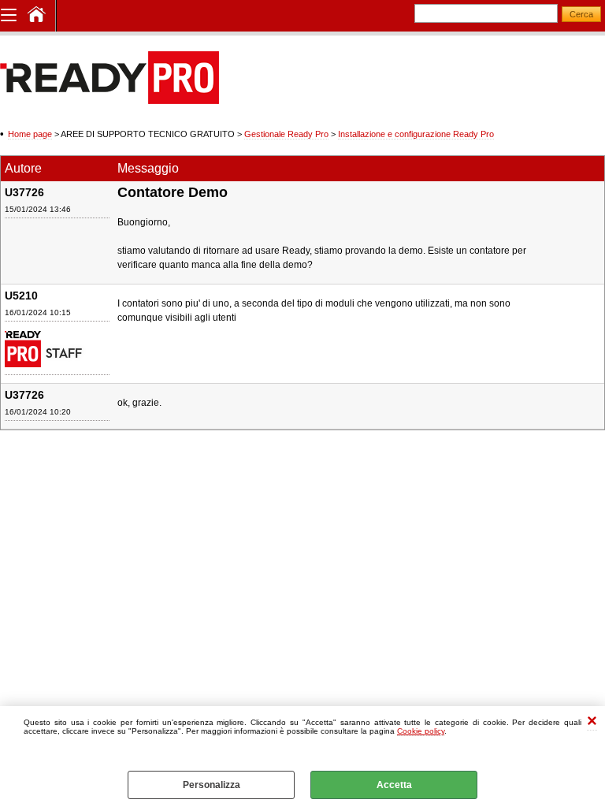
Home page (30, 134)
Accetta (394, 784)
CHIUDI (592, 722)
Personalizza (211, 784)
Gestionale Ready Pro (286, 134)
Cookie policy (420, 731)
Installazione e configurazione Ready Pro (416, 134)
